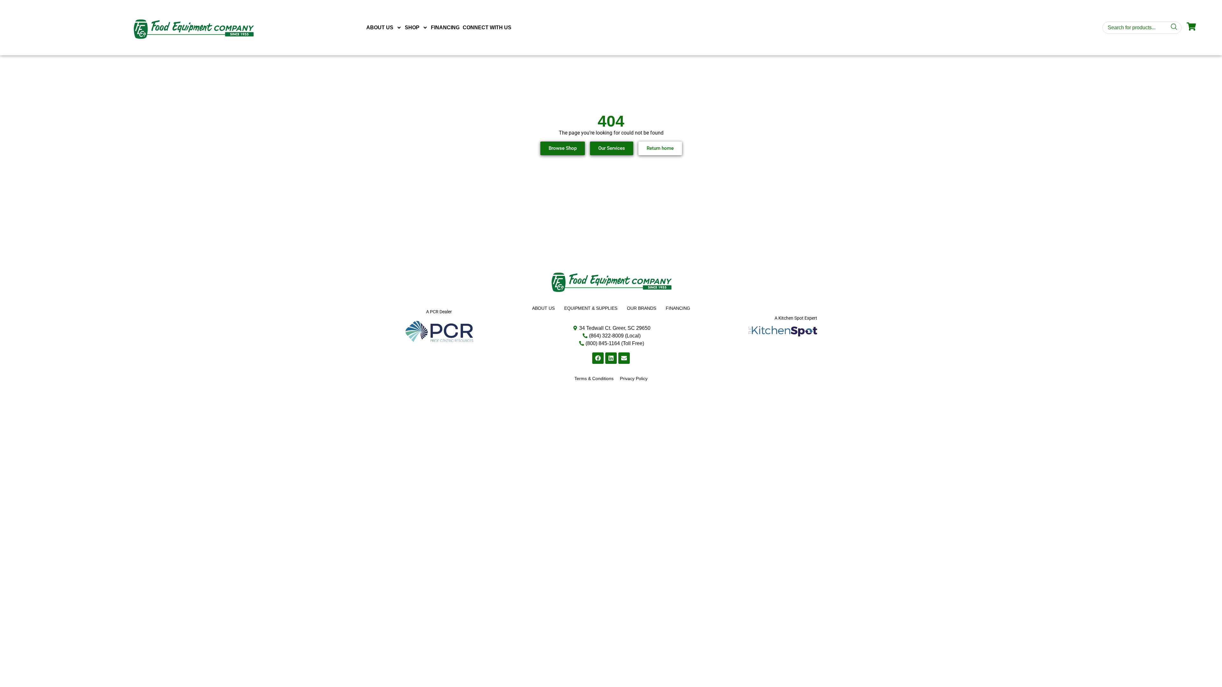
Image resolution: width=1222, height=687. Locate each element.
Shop (412, 27)
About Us (379, 27)
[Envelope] (624, 358)
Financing (445, 27)
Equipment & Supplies (590, 308)
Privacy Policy (634, 378)
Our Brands (641, 308)
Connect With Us (487, 27)
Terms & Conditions (594, 378)
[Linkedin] (611, 358)
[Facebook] (598, 358)
